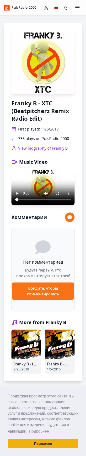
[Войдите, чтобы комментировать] (70, 217)
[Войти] (46, 7)
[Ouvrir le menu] (77, 7)
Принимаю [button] (43, 443)
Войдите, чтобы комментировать (43, 291)
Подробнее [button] (39, 431)
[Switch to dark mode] (66, 7)
